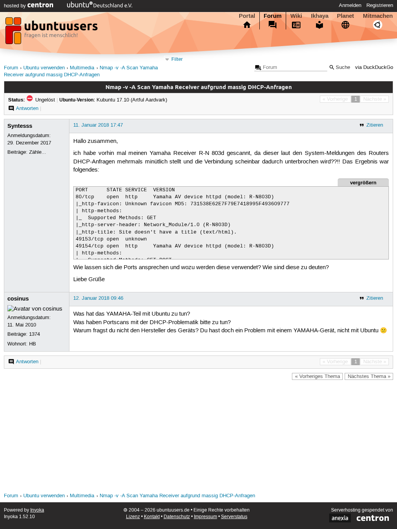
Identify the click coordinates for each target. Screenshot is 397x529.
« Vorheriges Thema (317, 376)
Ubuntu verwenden (44, 68)
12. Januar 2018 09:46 (98, 298)
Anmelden (350, 5)
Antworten (27, 108)
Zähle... (37, 152)
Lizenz (133, 517)
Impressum (205, 517)
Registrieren (379, 5)
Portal (247, 16)
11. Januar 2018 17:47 (98, 125)
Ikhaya (319, 16)
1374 (34, 334)
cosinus (18, 298)
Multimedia (82, 68)
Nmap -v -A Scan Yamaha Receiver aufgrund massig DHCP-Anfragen (177, 496)
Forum (272, 16)
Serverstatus (234, 517)
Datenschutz (177, 517)
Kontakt (152, 517)
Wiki (296, 16)
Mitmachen (378, 16)
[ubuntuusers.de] (52, 32)
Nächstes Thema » (369, 376)
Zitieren (374, 125)
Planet (345, 16)
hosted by (16, 6)
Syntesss (19, 126)
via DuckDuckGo (374, 67)
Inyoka (37, 510)
